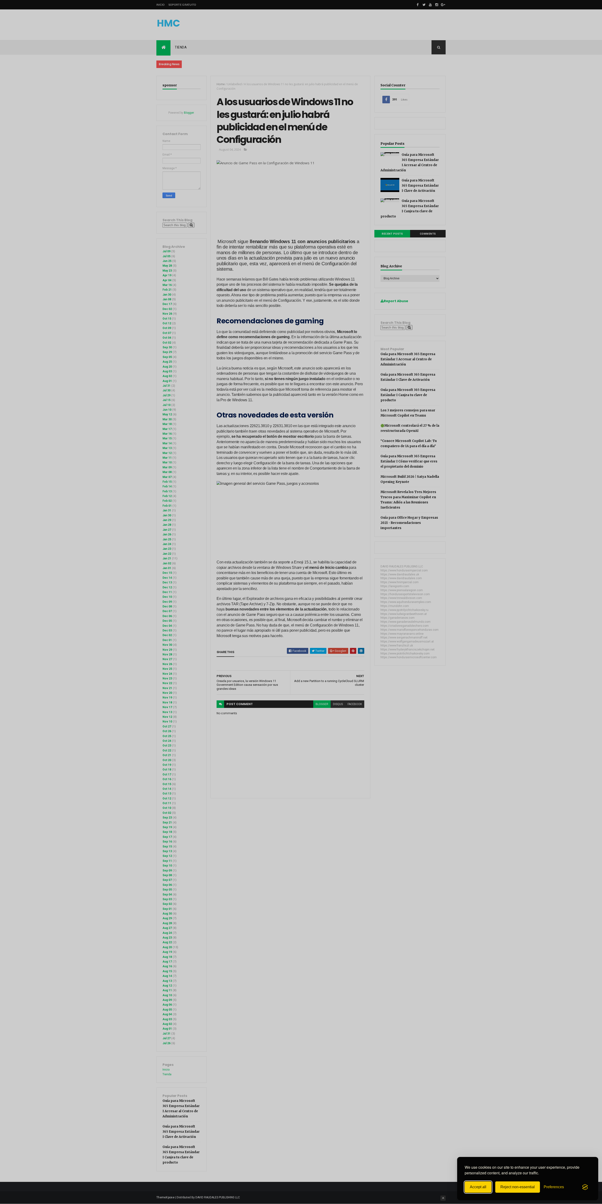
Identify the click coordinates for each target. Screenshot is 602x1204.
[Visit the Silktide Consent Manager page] (585, 1187)
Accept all (478, 1187)
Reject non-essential (517, 1187)
